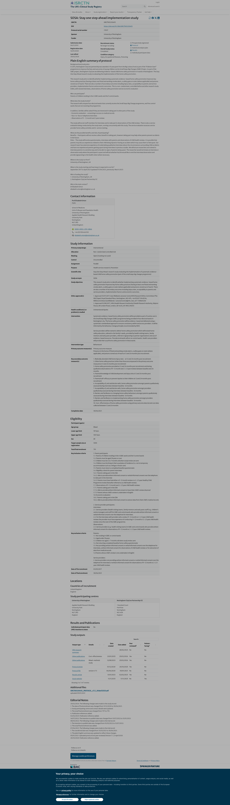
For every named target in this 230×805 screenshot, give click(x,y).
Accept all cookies (67, 799)
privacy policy (66, 790)
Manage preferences (62, 794)
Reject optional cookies (92, 799)
